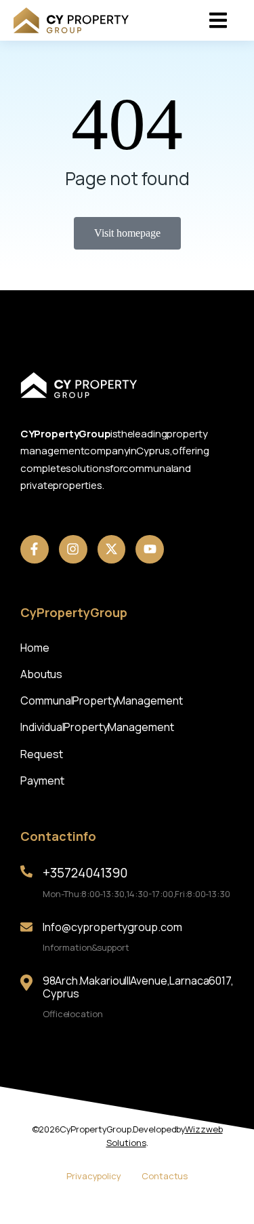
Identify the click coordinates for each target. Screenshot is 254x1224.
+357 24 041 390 (85, 873)
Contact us (165, 1176)
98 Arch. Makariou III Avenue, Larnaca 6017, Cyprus (138, 987)
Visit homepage (127, 233)
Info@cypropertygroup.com (112, 927)
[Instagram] (73, 549)
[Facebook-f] (34, 549)
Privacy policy (93, 1176)
